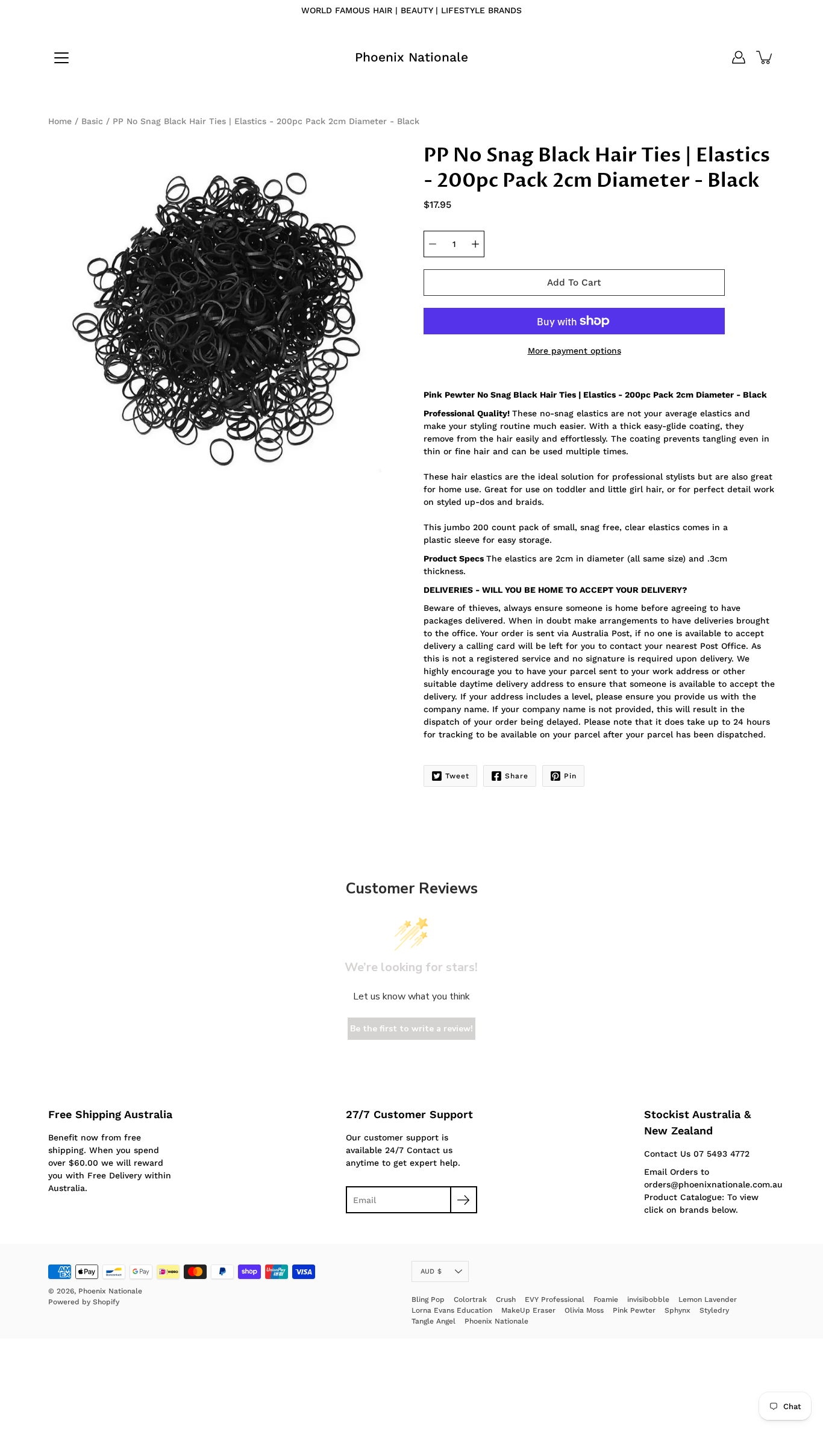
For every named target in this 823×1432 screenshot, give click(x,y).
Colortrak (470, 1299)
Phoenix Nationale (411, 56)
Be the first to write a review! (411, 1028)
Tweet (457, 776)
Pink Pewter (634, 1310)
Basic (92, 121)
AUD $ (431, 1271)
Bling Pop (428, 1299)
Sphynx (677, 1310)
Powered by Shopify (83, 1302)
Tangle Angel (433, 1321)
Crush (506, 1299)
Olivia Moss (584, 1310)
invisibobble (648, 1299)
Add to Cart (574, 282)
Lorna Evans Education (451, 1310)
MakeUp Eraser (528, 1310)
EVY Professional (554, 1299)
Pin (570, 776)
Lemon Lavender (707, 1299)
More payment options (574, 350)
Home (60, 121)
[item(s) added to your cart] (765, 57)
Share (516, 776)
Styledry (714, 1310)
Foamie (605, 1299)
